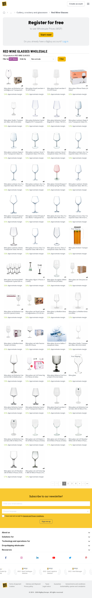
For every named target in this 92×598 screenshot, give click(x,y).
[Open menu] (88, 3)
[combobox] (31, 59)
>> (87, 483)
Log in (65, 41)
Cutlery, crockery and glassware (32, 12)
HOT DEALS (13, 59)
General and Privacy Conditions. (33, 516)
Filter (62, 59)
